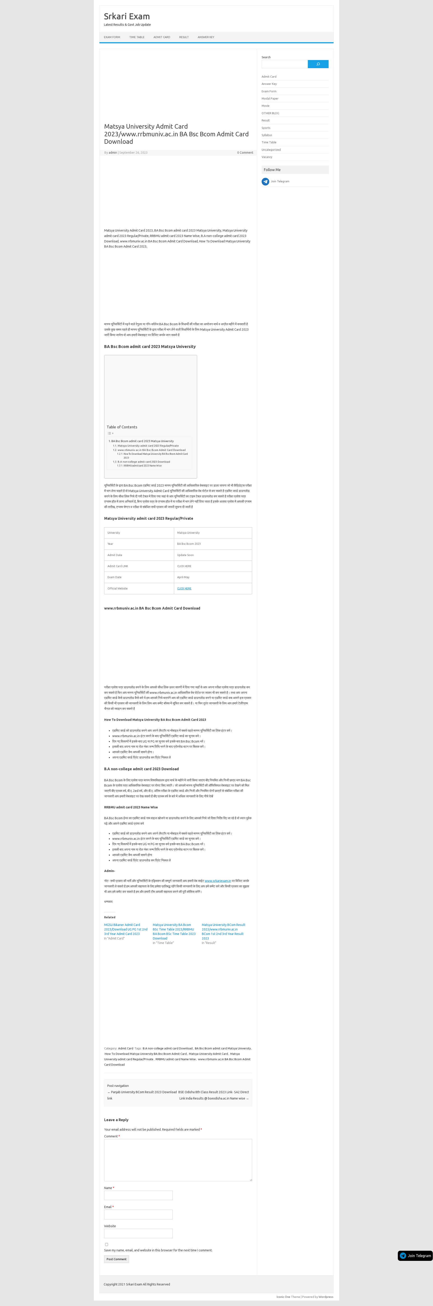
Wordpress (326, 1296)
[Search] (318, 64)
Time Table (137, 37)
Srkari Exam (127, 16)
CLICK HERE (184, 588)
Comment (112, 1136)
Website (110, 1226)
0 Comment (245, 152)
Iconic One (283, 1296)
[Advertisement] (178, 89)
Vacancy (267, 156)
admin (113, 152)
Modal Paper (270, 98)
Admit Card (162, 37)
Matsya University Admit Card (208, 1053)
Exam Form (112, 37)
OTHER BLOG (270, 113)
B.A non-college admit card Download (168, 1048)
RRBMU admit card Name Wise (176, 1059)
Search (266, 57)
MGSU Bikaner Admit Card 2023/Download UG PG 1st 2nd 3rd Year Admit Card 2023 (125, 929)
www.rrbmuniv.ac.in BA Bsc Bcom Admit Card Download (151, 449)
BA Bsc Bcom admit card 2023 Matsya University (142, 441)
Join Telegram (419, 1256)
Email (109, 1207)
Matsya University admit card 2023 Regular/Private (148, 445)
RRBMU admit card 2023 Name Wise (143, 465)
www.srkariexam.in (218, 881)
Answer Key (206, 37)
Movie (265, 105)
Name (109, 1188)
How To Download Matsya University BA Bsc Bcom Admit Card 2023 (156, 455)
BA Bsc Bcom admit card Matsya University (223, 1048)
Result (184, 37)
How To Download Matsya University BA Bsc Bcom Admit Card (146, 1053)
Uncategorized (271, 149)
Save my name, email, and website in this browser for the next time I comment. (158, 1250)
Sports (266, 127)
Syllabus (267, 135)
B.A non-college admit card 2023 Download (144, 461)
